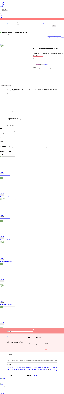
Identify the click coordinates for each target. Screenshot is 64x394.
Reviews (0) (6, 85)
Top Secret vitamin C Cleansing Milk (6, 261)
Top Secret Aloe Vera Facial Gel (5, 175)
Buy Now (41, 64)
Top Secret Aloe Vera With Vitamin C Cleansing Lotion (34, 368)
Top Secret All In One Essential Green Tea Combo (7, 282)
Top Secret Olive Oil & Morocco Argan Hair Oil (42, 369)
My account (37, 339)
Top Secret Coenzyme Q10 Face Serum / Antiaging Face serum (9, 196)
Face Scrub (3, 30)
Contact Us (30, 342)
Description (2, 85)
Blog (29, 343)
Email (1, 138)
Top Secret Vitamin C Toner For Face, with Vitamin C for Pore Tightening (37, 367)
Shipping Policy (38, 342)
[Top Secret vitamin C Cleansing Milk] (7, 242)
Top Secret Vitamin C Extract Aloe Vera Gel (22, 368)
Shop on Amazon (35, 56)
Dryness (42, 68)
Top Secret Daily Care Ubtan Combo (6, 239)
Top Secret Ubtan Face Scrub (4, 325)
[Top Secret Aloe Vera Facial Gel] (7, 156)
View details (1, 83)
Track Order (37, 344)
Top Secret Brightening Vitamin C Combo (6, 304)
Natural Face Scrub (56, 68)
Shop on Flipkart (40, 56)
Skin (2, 29)
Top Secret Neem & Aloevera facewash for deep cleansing (22, 370)
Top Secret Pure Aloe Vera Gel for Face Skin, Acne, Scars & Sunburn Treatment (39, 370)
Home (30, 339)
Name (1, 137)
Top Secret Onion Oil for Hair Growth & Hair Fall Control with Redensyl (27, 369)
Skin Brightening (48, 68)
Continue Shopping (4, 10)
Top (0, 378)
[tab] (3, 85)
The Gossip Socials (34, 375)
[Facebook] (46, 349)
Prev (47, 31)
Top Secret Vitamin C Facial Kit (5, 218)
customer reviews (6, 34)
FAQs (10, 85)
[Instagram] (45, 349)
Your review (2, 133)
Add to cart (1, 44)
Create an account (2, 393)
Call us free (42, 23)
